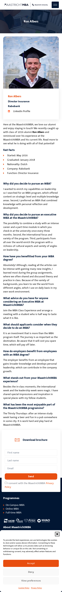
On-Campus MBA (15, 505)
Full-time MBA (13, 512)
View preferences (31, 580)
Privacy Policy (36, 588)
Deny (31, 572)
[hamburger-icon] (55, 5)
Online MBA (12, 508)
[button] (57, 534)
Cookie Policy (23, 588)
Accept (31, 563)
